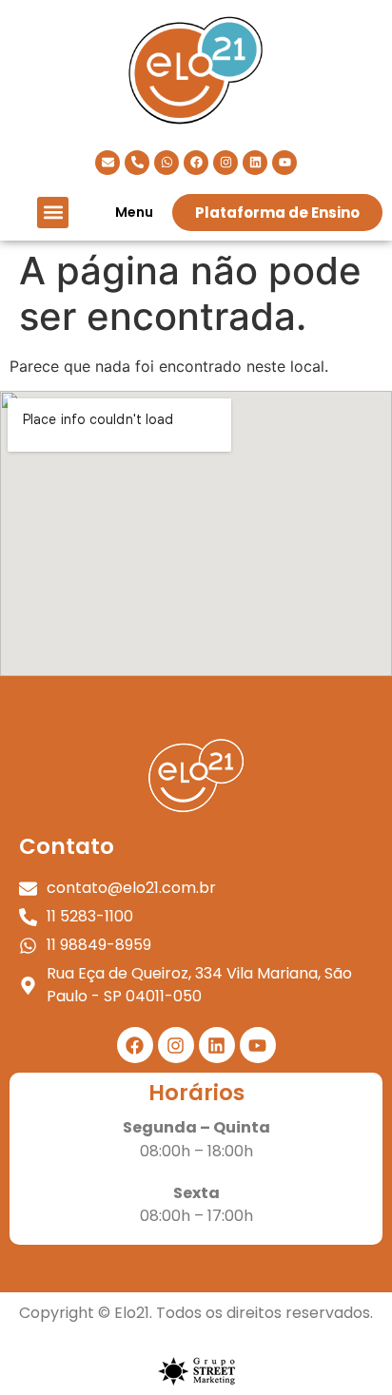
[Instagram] (225, 162)
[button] (53, 212)
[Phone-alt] (137, 162)
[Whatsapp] (166, 162)
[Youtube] (284, 162)
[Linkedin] (255, 162)
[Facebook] (196, 162)
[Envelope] (107, 162)
